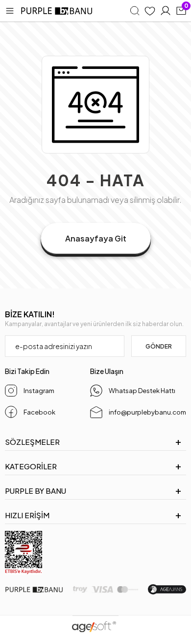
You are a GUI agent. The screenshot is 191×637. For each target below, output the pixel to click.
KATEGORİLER (31, 466)
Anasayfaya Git (95, 238)
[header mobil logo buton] (57, 11)
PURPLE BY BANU (35, 490)
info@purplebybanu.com (147, 412)
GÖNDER (158, 346)
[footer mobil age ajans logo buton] (167, 589)
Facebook (39, 412)
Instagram (39, 391)
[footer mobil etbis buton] (23, 552)
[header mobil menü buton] (9, 11)
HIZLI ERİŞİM (27, 515)
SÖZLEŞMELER (32, 441)
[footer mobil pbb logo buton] (34, 589)
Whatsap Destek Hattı (142, 391)
